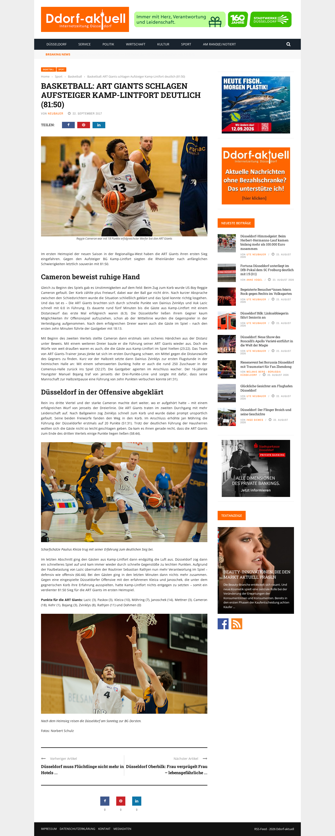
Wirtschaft (135, 44)
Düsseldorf (56, 44)
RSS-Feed (260, 829)
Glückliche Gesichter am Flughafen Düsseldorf (266, 388)
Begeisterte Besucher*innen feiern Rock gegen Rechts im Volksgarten (127, 54)
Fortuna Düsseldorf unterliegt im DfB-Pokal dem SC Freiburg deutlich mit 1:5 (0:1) (267, 270)
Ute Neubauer (256, 254)
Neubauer (55, 113)
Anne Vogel (255, 279)
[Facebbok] (223, 624)
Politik (108, 44)
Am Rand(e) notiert (219, 44)
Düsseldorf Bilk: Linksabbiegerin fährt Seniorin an (264, 315)
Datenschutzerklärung (77, 829)
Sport (186, 44)
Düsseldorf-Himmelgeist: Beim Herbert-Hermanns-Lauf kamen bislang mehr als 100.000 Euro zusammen (264, 242)
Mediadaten (122, 829)
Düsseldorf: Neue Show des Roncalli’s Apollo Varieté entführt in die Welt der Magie (266, 341)
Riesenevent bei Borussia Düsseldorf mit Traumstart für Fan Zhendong (267, 364)
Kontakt (104, 829)
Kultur (163, 44)
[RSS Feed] (236, 624)
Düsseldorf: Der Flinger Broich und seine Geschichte (265, 412)
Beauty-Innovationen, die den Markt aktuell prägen (255, 574)
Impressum (49, 829)
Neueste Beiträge (236, 223)
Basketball (48, 69)
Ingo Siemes (255, 419)
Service (84, 44)
